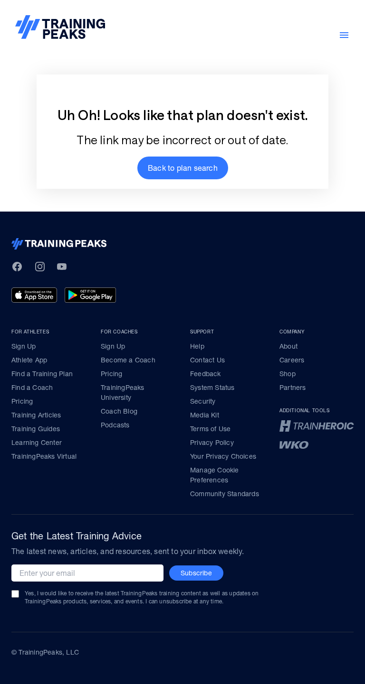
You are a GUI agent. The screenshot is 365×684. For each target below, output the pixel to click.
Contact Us (207, 360)
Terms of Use (210, 429)
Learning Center (36, 442)
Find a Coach (32, 387)
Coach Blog (119, 411)
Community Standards (224, 494)
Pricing (22, 401)
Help (197, 346)
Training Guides (35, 429)
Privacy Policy (212, 442)
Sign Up (23, 346)
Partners (292, 387)
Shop (287, 374)
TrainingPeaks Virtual (44, 456)
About (288, 346)
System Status (212, 387)
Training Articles (36, 415)
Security (203, 401)
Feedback (205, 374)
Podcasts (115, 425)
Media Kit (204, 415)
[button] (182, 168)
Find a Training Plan (42, 374)
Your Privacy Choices (223, 456)
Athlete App (29, 360)
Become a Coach (128, 360)
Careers (291, 360)
